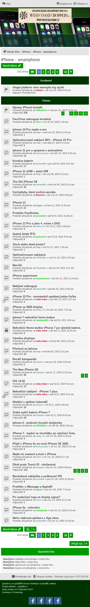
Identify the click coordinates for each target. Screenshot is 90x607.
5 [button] (57, 72)
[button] (32, 71)
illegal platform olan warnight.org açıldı (38, 87)
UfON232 (41, 425)
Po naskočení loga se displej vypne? (36, 497)
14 (86, 113)
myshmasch (42, 278)
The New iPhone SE (25, 369)
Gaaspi (40, 372)
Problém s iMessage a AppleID (32, 486)
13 (81, 113)
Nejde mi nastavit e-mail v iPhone (34, 454)
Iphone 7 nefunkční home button (34, 317)
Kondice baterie (23, 160)
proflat (11, 589)
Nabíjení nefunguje (25, 286)
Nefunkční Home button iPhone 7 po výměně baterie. (47, 327)
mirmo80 (41, 163)
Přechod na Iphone (25, 348)
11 (71, 113)
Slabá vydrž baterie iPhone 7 (31, 412)
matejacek (41, 510)
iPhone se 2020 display (27, 307)
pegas (39, 205)
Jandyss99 (42, 320)
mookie (40, 479)
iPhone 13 (19, 202)
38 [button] (65, 72)
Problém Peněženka (26, 213)
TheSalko (41, 257)
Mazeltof (23, 589)
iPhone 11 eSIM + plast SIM (30, 171)
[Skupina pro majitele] (49, 600)
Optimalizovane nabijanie (29, 254)
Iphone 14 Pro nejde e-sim (30, 129)
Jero (38, 122)
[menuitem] (6, 3)
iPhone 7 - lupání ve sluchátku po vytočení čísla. (44, 433)
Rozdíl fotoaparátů (24, 359)
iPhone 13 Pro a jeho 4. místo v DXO (36, 223)
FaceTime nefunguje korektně (32, 119)
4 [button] (52, 72)
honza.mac (42, 153)
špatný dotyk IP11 (24, 233)
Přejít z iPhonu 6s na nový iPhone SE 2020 (40, 443)
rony (38, 132)
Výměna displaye (24, 338)
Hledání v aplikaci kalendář (30, 401)
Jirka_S (40, 226)
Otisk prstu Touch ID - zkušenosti (34, 464)
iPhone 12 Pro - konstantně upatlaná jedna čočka (44, 296)
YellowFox (41, 110)
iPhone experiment (25, 275)
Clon (38, 457)
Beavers (40, 195)
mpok (39, 489)
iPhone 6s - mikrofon (26, 507)
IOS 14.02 (19, 381)
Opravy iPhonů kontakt (27, 107)
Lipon (39, 362)
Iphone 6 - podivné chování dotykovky (37, 422)
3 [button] (48, 72)
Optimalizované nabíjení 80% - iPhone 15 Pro (42, 140)
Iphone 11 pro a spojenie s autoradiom (38, 150)
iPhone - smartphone (20, 59)
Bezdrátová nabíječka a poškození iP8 (37, 476)
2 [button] (43, 72)
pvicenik (40, 216)
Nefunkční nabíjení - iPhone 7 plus (35, 391)
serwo (39, 404)
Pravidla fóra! (29, 92)
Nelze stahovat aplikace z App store (36, 518)
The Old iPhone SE (25, 181)
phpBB (18, 583)
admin (39, 90)
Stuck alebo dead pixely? (29, 244)
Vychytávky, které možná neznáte (34, 192)
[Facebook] (57, 600)
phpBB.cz (23, 586)
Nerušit (17, 265)
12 (76, 113)
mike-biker (42, 299)
